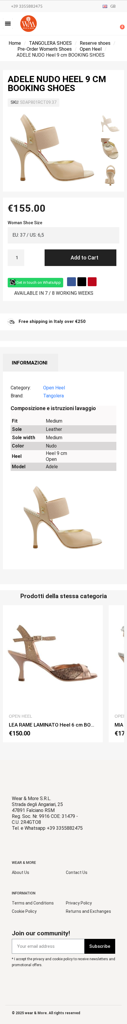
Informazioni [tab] (30, 363)
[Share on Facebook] (71, 281)
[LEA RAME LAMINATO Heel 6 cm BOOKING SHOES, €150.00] (53, 673)
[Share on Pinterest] (92, 281)
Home (15, 43)
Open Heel (91, 49)
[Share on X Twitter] (81, 281)
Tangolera (53, 396)
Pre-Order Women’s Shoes (44, 49)
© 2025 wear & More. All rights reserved (46, 1013)
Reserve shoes (95, 43)
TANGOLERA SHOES (50, 43)
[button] (8, 23)
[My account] (100, 24)
